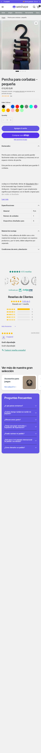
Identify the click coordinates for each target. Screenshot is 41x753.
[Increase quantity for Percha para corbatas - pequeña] (10, 120)
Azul (12, 106)
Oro (17, 110)
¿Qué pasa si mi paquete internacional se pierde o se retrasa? (18, 440)
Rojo (17, 106)
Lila (35, 106)
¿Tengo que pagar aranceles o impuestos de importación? (15, 426)
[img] (7, 333)
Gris (26, 106)
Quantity (4, 115)
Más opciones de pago (20, 139)
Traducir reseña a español (15, 350)
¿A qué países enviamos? (13, 406)
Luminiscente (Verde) (22, 110)
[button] (11, 309)
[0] (37, 7)
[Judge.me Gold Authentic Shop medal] (20, 281)
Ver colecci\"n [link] (9, 387)
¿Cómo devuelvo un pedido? (14, 448)
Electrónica (18, 12)
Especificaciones (8, 205)
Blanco (8, 106)
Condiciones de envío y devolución (14, 249)
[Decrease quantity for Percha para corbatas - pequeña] (3, 120)
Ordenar (3, 106)
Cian (31, 106)
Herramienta (29, 12)
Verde (22, 106)
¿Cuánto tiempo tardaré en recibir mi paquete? (17, 413)
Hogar (3, 17)
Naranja (8, 110)
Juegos (10, 12)
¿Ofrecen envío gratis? (12, 420)
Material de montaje (9, 231)
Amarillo (3, 110)
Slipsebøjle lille (31, 184)
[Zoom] (36, 23)
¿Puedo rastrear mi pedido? (14, 434)
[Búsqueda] (34, 7)
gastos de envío (20, 91)
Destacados (6, 146)
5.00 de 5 (26, 301)
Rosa (12, 110)
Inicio (3, 12)
